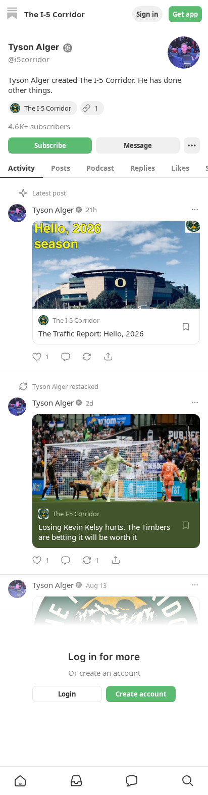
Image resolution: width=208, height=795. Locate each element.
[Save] (186, 327)
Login (67, 694)
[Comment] (65, 357)
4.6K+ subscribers (39, 126)
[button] (20, 781)
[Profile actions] (192, 145)
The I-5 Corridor (76, 320)
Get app (185, 14)
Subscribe (50, 145)
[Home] (12, 14)
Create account (141, 694)
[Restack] (86, 357)
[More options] (195, 210)
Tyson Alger (53, 210)
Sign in (147, 14)
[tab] (21, 168)
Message (138, 145)
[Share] (108, 357)
